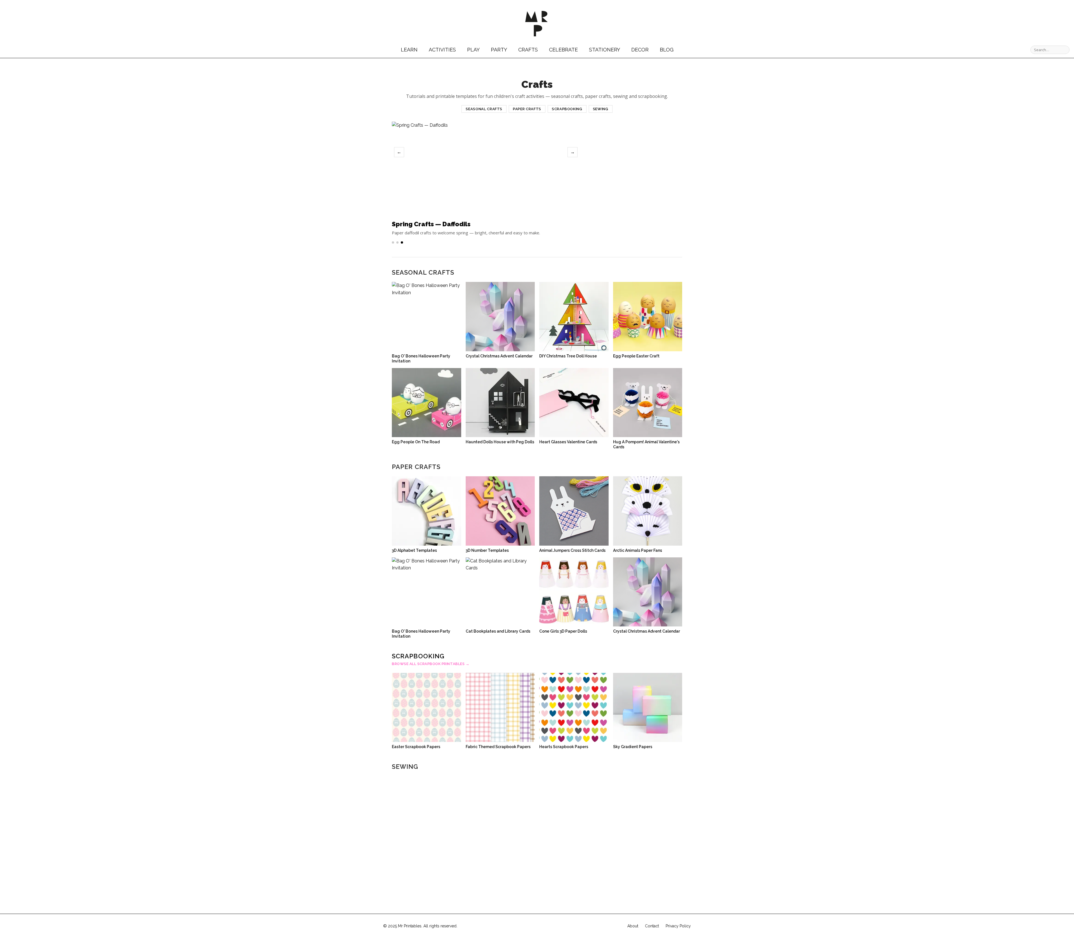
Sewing (600, 109)
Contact (652, 926)
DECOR (640, 50)
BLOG (666, 50)
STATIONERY (604, 50)
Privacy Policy (678, 926)
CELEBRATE (563, 50)
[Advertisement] (635, 168)
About (632, 926)
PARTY (499, 50)
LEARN (409, 50)
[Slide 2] (397, 242)
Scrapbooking (567, 109)
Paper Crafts (527, 109)
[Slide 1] (393, 242)
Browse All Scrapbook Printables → (430, 664)
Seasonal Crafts (484, 109)
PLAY (473, 50)
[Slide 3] (402, 242)
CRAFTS (528, 50)
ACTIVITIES (442, 50)
